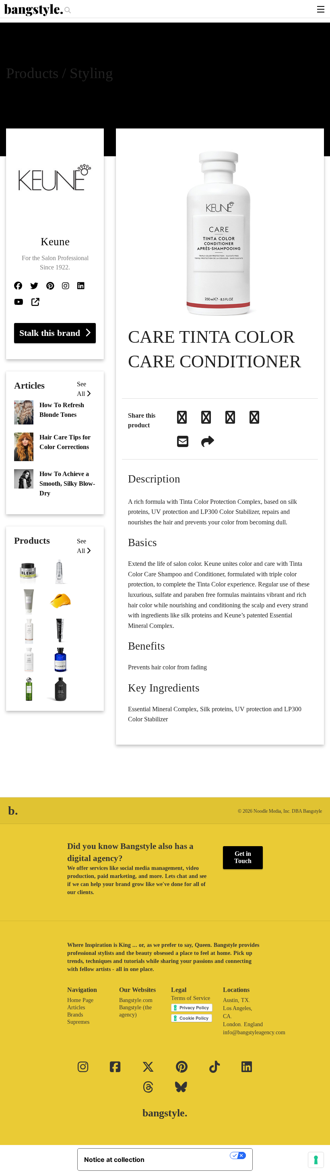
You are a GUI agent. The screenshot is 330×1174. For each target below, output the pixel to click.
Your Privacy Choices (191, 1155)
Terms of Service (190, 998)
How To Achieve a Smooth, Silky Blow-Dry (67, 483)
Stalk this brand (52, 333)
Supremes (78, 1022)
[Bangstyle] (34, 10)
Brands (75, 1015)
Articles (76, 1007)
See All (82, 546)
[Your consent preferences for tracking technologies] (316, 1160)
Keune (55, 242)
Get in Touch (243, 857)
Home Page (80, 1000)
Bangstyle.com (136, 1000)
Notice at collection (114, 1159)
